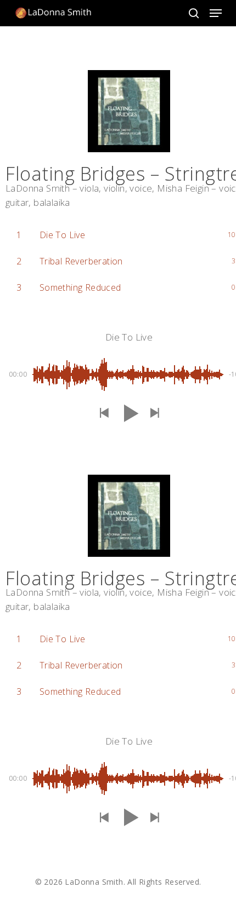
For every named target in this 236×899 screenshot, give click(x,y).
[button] (216, 13)
